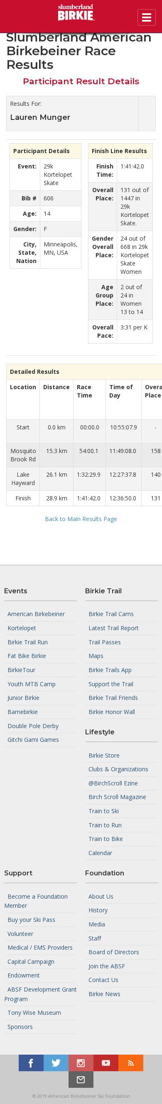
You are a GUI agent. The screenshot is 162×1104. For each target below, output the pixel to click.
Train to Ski (103, 811)
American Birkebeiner (36, 614)
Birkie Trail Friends (113, 698)
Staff (94, 938)
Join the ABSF (106, 966)
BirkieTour (21, 670)
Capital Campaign (30, 961)
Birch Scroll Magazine (117, 797)
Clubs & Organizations (118, 769)
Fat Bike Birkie (26, 656)
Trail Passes (104, 642)
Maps (95, 656)
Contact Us (103, 980)
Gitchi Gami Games (33, 739)
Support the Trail (110, 683)
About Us (100, 896)
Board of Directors (113, 952)
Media (96, 924)
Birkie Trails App (110, 670)
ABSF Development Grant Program (40, 994)
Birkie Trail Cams (111, 614)
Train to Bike (105, 839)
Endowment (23, 975)
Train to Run (105, 825)
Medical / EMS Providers (40, 947)
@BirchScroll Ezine (113, 783)
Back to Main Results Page (81, 519)
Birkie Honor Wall (111, 712)
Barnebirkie (22, 712)
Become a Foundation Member (36, 900)
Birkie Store (104, 755)
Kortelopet (21, 628)
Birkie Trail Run (27, 642)
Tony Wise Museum (34, 1012)
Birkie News (104, 994)
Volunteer (20, 933)
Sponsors (20, 1027)
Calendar (100, 853)
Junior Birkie (23, 698)
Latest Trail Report (113, 628)
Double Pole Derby (33, 725)
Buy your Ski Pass (31, 920)
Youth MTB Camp (31, 683)
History (98, 910)
